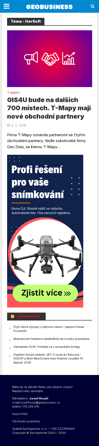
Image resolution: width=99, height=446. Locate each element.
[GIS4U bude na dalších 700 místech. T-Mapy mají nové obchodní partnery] (49, 58)
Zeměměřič (29, 316)
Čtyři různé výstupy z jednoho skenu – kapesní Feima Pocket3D (48, 329)
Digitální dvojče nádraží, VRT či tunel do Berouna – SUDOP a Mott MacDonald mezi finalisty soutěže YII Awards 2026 (48, 359)
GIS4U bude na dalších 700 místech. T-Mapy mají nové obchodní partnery (49, 108)
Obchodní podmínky (26, 421)
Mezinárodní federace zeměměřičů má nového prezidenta (51, 339)
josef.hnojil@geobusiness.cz (40, 402)
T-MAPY (13, 93)
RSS (25, 414)
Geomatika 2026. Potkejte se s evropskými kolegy (46, 347)
